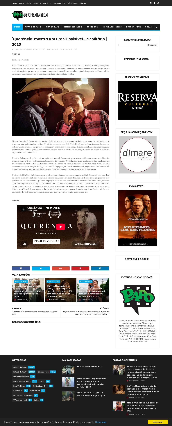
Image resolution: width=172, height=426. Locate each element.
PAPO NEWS (18, 391)
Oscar (148, 27)
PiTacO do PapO (33, 27)
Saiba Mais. (101, 422)
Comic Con (92, 27)
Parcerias (37, 3)
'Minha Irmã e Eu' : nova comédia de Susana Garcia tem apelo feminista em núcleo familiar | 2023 (92, 292)
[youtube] (158, 3)
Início (14, 3)
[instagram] (150, 3)
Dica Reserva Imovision (23, 395)
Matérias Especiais (112, 27)
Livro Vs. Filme (133, 27)
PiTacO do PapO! (70, 49)
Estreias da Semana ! (22, 381)
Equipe (28, 3)
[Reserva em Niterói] (137, 119)
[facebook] (154, 3)
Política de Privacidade (76, 3)
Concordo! (158, 421)
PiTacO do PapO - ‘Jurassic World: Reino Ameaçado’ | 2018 (91, 394)
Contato (47, 3)
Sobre (21, 3)
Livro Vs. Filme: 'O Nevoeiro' (89, 366)
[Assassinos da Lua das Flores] (137, 245)
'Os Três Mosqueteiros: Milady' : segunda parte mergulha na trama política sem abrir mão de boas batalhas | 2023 (60, 291)
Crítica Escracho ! (40, 386)
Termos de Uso (59, 3)
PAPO (36, 400)
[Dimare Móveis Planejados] (138, 172)
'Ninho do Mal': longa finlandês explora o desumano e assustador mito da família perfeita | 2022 (91, 382)
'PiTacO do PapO (20, 400)
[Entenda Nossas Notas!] (137, 318)
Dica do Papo (52, 27)
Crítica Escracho (73, 27)
